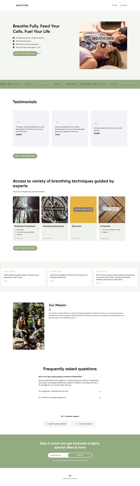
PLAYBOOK (74, 478)
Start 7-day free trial (25, 53)
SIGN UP (79, 455)
